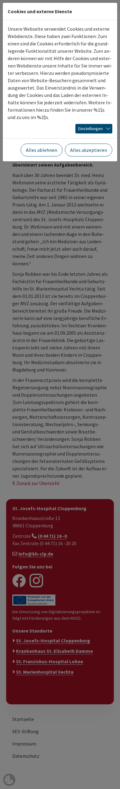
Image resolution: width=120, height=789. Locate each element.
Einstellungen (90, 128)
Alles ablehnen (41, 150)
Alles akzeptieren (88, 150)
